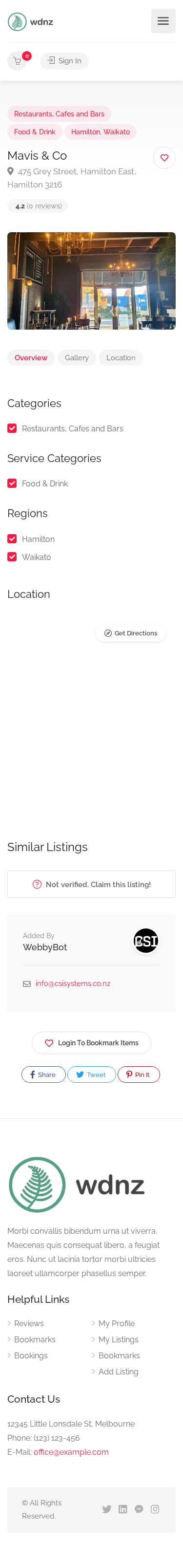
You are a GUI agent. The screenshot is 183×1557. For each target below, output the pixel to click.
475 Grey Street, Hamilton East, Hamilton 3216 (71, 178)
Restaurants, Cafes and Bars (59, 114)
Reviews (29, 1323)
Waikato (116, 132)
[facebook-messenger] (139, 1510)
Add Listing (119, 1371)
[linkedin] (123, 1510)
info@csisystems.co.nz (73, 983)
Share (46, 1074)
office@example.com (71, 1452)
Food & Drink (35, 132)
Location (121, 357)
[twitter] (107, 1510)
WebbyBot (45, 947)
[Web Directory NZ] (31, 21)
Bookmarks (35, 1339)
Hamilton (85, 132)
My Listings (119, 1339)
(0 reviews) (39, 206)
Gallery (77, 357)
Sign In (69, 60)
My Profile (117, 1323)
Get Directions (136, 633)
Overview (31, 357)
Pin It (142, 1074)
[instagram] (155, 1510)
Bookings (31, 1355)
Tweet (95, 1074)
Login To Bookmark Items (98, 1043)
